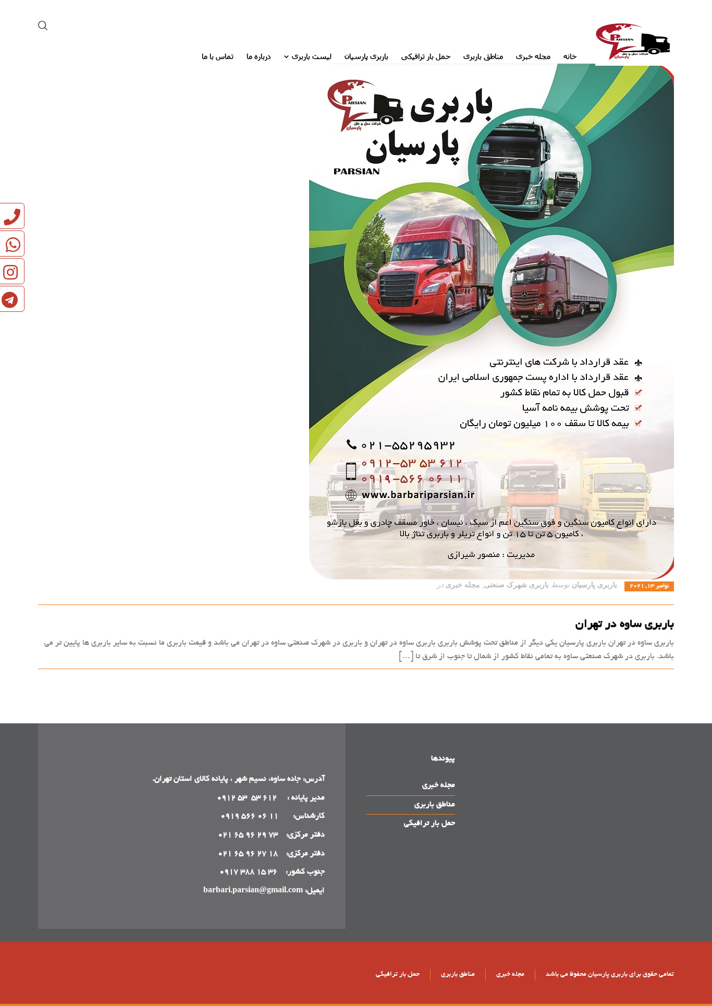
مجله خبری (463, 585)
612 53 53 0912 (248, 798)
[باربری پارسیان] (634, 43)
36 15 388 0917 (248, 872)
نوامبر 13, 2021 (649, 586)
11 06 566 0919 (249, 816)
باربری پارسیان (594, 585)
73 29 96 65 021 (248, 835)
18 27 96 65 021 (248, 854)
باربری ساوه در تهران (624, 625)
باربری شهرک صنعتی (516, 585)
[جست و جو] (45, 26)
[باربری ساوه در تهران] (356, 321)
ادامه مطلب (655, 681)
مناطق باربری (434, 805)
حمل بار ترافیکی (429, 823)
